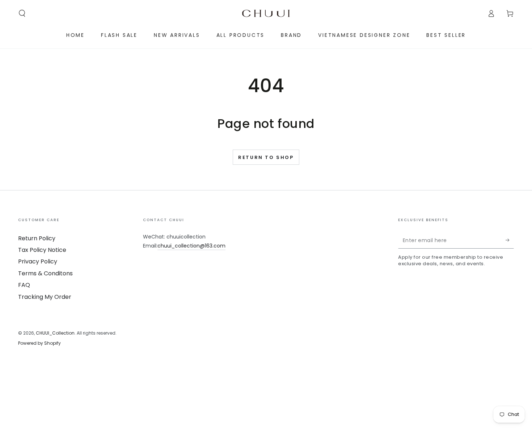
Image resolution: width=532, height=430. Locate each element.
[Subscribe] (510, 240)
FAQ (24, 285)
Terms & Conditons (45, 273)
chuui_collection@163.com (191, 245)
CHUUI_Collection (55, 333)
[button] (22, 13)
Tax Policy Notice (42, 250)
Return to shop (266, 157)
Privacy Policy (37, 261)
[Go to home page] (266, 13)
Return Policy (36, 238)
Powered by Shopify (39, 343)
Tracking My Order (44, 297)
